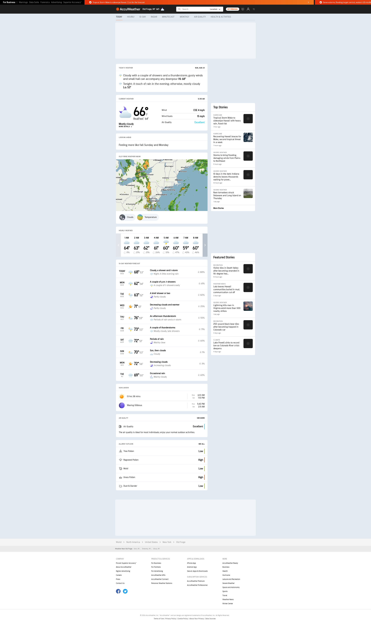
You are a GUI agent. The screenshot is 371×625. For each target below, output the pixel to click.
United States (151, 542)
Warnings (23, 2)
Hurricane (226, 575)
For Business (9, 2)
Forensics (45, 2)
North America (133, 542)
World (118, 542)
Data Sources (210, 618)
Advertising (56, 2)
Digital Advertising (123, 571)
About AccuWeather (123, 567)
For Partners (156, 567)
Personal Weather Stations (161, 583)
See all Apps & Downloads (197, 571)
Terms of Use (159, 618)
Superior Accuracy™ (72, 2)
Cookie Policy (183, 618)
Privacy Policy (171, 618)
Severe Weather (228, 583)
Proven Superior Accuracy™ (126, 563)
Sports (225, 591)
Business (225, 567)
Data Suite (34, 2)
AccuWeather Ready (230, 563)
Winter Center (227, 603)
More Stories (218, 208)
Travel (224, 595)
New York (167, 542)
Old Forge (180, 542)
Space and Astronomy (231, 587)
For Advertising (157, 571)
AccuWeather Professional (197, 585)
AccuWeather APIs (158, 575)
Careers (119, 575)
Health (225, 571)
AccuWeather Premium (196, 581)
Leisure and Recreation (231, 579)
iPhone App (191, 563)
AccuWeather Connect (159, 579)
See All (202, 444)
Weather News (228, 599)
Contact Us (120, 583)
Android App (192, 567)
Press (118, 579)
